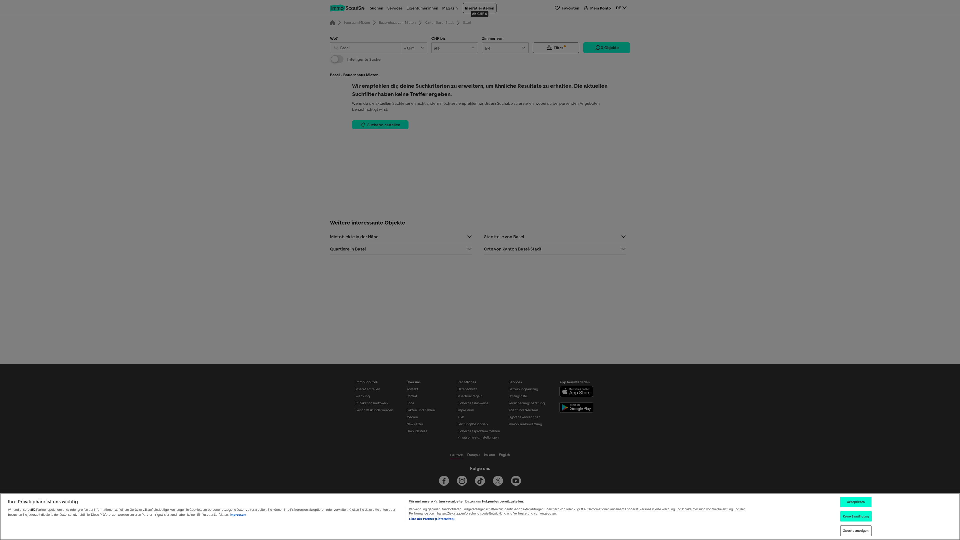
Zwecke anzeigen (855, 530)
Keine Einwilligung (856, 516)
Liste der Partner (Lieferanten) (431, 519)
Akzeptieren (856, 502)
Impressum (238, 514)
